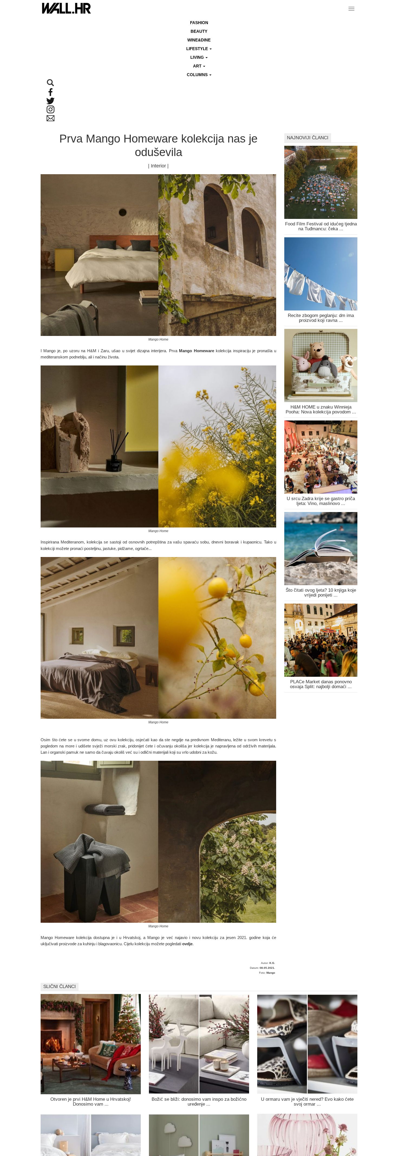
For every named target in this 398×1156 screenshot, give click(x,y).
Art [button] (198, 66)
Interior (158, 166)
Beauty (199, 31)
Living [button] (197, 57)
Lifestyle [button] (197, 48)
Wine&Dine (199, 40)
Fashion (199, 22)
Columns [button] (198, 74)
